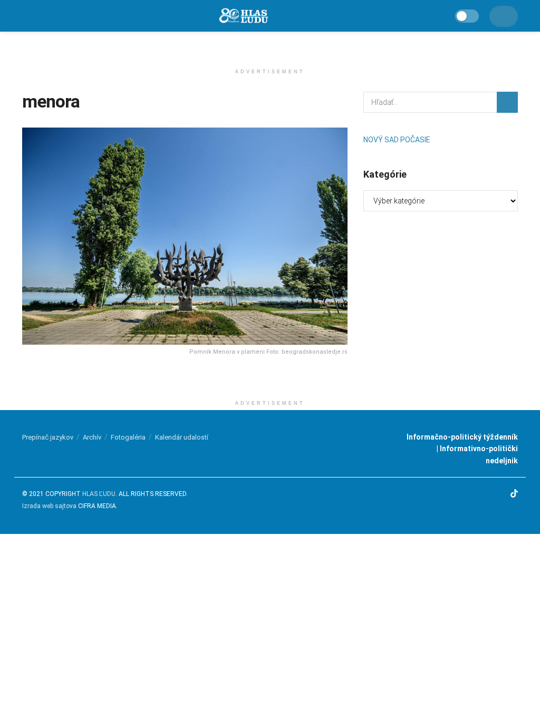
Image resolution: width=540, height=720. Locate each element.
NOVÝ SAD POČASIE (396, 139)
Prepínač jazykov (47, 437)
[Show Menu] (27, 16)
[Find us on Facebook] (471, 494)
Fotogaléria (128, 437)
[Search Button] (507, 102)
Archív (92, 437)
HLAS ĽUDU (98, 494)
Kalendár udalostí (181, 437)
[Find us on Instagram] (484, 494)
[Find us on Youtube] (499, 494)
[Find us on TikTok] (514, 495)
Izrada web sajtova (49, 506)
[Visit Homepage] (243, 16)
